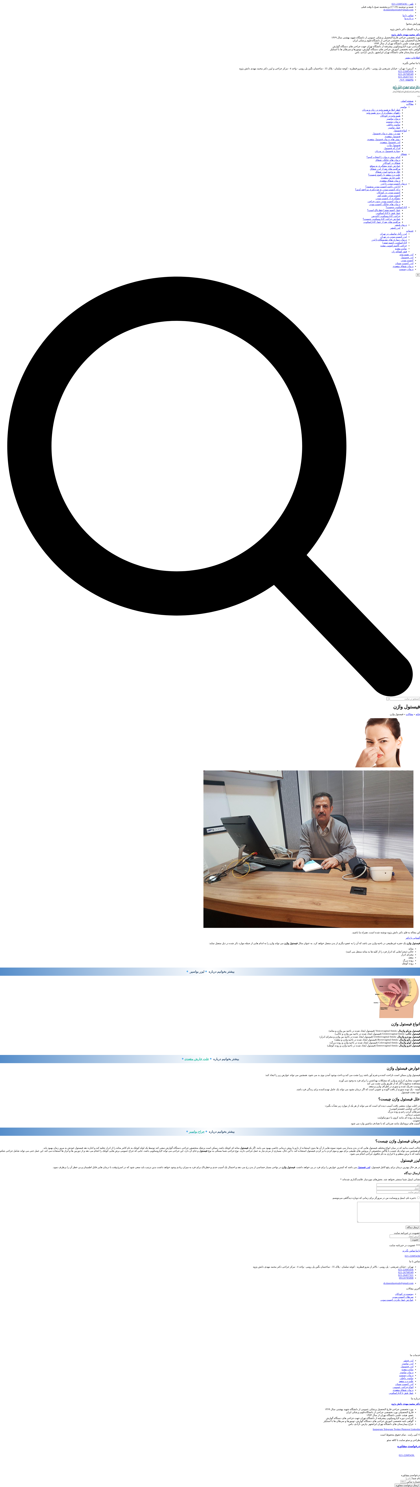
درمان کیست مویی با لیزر (393, 183)
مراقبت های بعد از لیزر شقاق (385, 169)
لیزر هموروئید (406, 254)
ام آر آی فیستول (392, 148)
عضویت (415, 1239)
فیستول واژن (393, 145)
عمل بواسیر (394, 127)
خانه (418, 714)
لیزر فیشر (395, 228)
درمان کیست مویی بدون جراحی (384, 201)
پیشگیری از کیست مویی (388, 198)
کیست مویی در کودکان (388, 192)
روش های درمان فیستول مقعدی (383, 139)
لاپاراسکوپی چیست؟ (396, 207)
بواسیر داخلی (393, 124)
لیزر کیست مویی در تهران (393, 236)
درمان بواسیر (393, 118)
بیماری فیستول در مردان (387, 151)
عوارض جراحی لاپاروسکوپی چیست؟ (381, 219)
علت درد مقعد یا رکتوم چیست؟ (384, 174)
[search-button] (387, 698)
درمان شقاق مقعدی (389, 180)
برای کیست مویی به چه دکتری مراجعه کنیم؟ (377, 189)
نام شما (415, 1478)
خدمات (409, 231)
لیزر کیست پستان (404, 263)
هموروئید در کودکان (390, 115)
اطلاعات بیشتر (412, 57)
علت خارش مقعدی (390, 177)
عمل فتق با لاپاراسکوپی (388, 213)
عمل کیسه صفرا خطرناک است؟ (383, 210)
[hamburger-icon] (418, 96)
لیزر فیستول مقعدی (390, 142)
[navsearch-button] (210, 695)
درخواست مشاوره (408, 1446)
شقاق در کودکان (391, 163)
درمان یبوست (393, 121)
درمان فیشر (401, 225)
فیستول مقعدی (392, 136)
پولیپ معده (401, 248)
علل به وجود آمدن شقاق (387, 172)
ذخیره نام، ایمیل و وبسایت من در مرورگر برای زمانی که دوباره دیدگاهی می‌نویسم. (374, 1198)
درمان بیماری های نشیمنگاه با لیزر (389, 239)
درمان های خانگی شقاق (387, 160)
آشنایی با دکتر (413, 938)
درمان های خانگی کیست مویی (384, 204)
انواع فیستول (400, 130)
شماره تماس (413, 1481)
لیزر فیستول (407, 257)
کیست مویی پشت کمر (388, 195)
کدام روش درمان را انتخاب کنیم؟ (383, 157)
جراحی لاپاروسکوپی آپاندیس (385, 216)
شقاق (404, 154)
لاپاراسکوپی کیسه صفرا (394, 242)
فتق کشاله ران (399, 251)
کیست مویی (407, 260)
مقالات (409, 104)
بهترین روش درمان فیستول (386, 133)
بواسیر (403, 107)
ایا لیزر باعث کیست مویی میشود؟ (382, 186)
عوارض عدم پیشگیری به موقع (385, 166)
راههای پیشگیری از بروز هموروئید (383, 112)
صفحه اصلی (407, 101)
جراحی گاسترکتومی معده (393, 245)
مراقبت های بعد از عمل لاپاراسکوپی (381, 222)
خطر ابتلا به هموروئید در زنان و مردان (381, 110)
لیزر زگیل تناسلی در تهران (393, 234)
